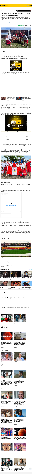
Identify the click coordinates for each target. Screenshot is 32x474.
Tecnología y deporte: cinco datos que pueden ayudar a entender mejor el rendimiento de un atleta (6, 402)
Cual (14, 323)
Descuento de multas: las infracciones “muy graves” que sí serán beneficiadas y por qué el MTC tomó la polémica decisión (15, 304)
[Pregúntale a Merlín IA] (30, 469)
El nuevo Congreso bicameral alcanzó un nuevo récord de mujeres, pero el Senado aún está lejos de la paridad (15, 308)
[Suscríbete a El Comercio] (29, 5)
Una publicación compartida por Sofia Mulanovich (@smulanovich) (11, 216)
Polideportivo (2, 361)
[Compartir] (30, 25)
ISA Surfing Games (11, 261)
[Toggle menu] (1, 5)
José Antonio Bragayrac (16, 406)
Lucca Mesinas (17, 261)
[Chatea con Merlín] (27, 5)
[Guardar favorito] (29, 25)
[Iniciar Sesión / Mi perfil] (31, 5)
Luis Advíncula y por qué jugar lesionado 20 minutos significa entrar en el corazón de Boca (15, 59)
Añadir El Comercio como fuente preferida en (23, 10)
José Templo (15, 329)
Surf (6, 261)
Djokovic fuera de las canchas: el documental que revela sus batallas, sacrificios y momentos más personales (19, 382)
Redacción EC (2, 347)
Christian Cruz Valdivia (5, 51)
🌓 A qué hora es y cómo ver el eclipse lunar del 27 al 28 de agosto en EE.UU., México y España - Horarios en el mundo (20, 439)
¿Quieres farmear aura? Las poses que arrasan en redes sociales (20, 325)
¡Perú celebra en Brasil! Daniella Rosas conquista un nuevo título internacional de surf (19, 420)
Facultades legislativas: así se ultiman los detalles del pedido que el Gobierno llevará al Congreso (14, 292)
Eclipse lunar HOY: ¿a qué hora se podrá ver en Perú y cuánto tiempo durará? (6, 343)
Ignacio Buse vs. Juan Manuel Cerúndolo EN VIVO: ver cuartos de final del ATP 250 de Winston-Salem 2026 (6, 364)
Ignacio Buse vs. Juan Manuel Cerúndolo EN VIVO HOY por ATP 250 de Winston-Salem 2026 (20, 364)
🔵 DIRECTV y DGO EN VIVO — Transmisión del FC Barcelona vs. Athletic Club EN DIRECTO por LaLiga (6, 439)
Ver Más (22, 261)
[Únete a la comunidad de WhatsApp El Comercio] (21, 25)
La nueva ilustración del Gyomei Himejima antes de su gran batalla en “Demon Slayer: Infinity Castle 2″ (6, 453)
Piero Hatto (2, 329)
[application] (16, 248)
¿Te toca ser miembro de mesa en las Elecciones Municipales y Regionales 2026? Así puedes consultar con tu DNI (19, 344)
